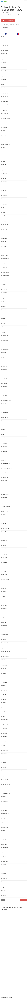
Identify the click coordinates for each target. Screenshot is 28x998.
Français (3, 899)
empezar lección (8, 20)
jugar (18, 24)
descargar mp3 (5, 24)
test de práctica (5, 27)
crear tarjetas (23, 900)
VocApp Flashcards (5, 996)
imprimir (12, 24)
